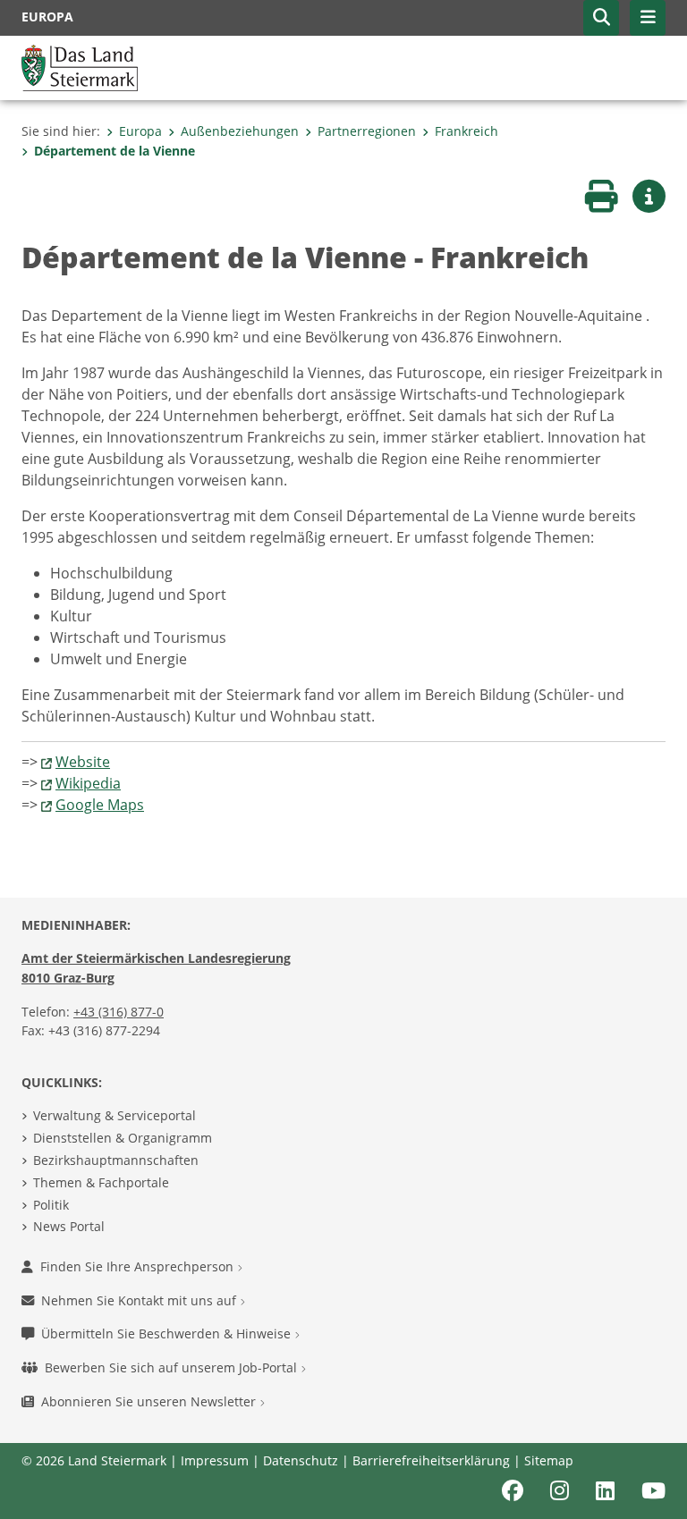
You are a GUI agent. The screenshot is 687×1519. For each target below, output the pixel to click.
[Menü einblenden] (648, 18)
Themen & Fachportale (101, 1182)
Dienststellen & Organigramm (122, 1137)
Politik (51, 1204)
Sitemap (548, 1460)
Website (82, 762)
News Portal (69, 1226)
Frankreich (466, 130)
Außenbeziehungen (240, 130)
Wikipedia (88, 783)
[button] (601, 18)
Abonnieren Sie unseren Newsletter (150, 1401)
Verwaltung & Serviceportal (114, 1115)
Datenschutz (300, 1460)
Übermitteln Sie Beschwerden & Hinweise (167, 1333)
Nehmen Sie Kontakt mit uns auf (140, 1300)
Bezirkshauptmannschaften (116, 1160)
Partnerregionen (367, 130)
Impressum (215, 1460)
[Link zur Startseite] (79, 66)
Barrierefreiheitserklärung (431, 1460)
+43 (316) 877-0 (118, 1011)
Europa (140, 130)
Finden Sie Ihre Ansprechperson (138, 1266)
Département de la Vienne (114, 150)
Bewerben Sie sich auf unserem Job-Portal (173, 1367)
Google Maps (99, 804)
